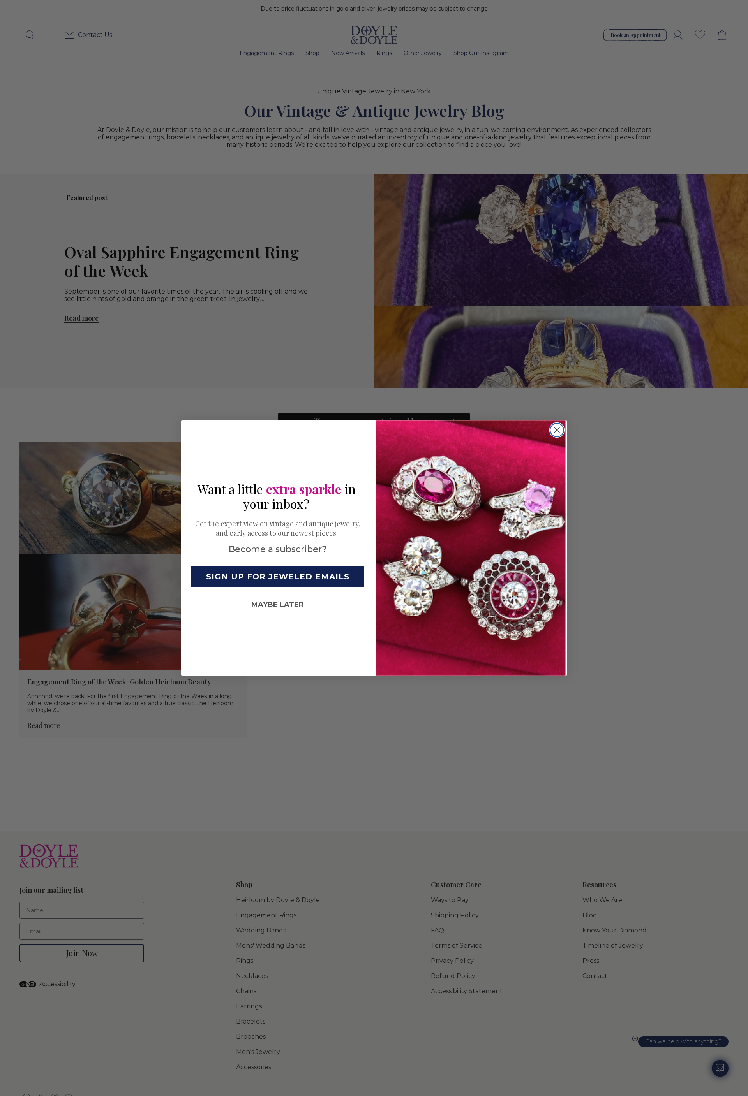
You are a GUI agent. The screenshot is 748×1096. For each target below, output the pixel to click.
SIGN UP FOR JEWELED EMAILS (277, 576)
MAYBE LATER (277, 604)
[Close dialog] (557, 430)
